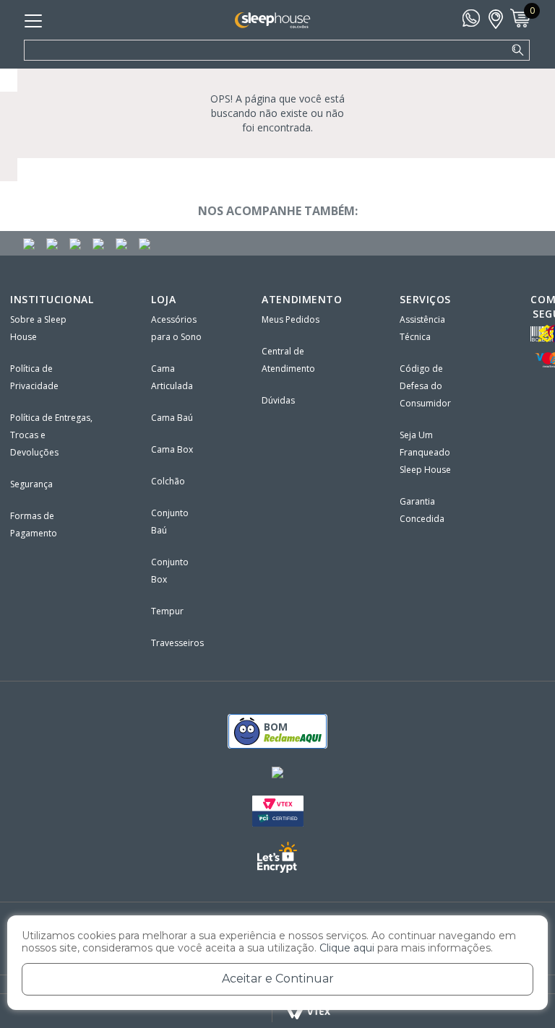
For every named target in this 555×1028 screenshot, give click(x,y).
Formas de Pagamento (33, 524)
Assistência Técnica (422, 328)
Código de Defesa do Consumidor (425, 385)
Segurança (31, 484)
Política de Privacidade (34, 377)
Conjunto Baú (170, 521)
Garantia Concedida (422, 510)
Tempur (167, 611)
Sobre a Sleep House (38, 328)
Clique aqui (346, 947)
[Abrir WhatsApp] (519, 992)
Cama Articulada (172, 377)
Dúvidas (278, 400)
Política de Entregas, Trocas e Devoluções (51, 434)
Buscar (518, 50)
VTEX (309, 1011)
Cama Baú (172, 417)
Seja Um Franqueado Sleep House (425, 452)
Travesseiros (177, 643)
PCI (278, 811)
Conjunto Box (170, 570)
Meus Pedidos (290, 319)
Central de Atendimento (288, 360)
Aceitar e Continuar (278, 978)
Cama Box (172, 449)
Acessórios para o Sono (176, 328)
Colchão (168, 481)
